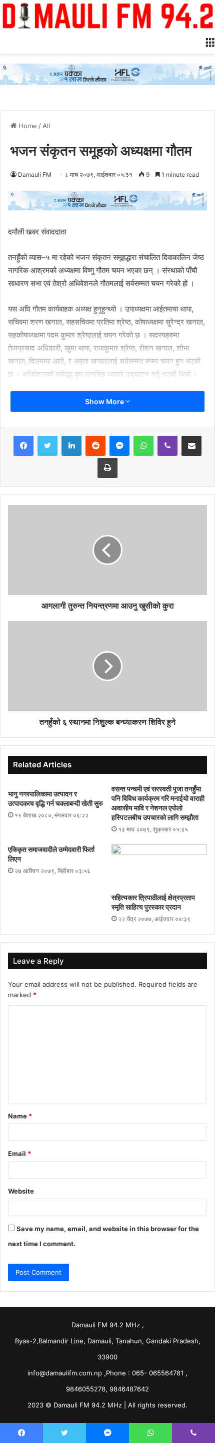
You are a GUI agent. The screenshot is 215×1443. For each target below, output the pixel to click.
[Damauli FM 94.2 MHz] (107, 15)
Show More (105, 401)
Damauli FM (35, 174)
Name (20, 1116)
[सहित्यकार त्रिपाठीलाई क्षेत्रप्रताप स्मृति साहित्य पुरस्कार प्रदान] (159, 866)
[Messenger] (120, 446)
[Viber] (168, 446)
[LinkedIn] (72, 446)
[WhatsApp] (144, 446)
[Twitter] (48, 446)
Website (21, 1191)
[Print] (108, 468)
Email (19, 1153)
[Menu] (210, 41)
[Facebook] (24, 446)
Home (26, 126)
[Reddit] (96, 446)
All (46, 126)
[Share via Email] (192, 446)
